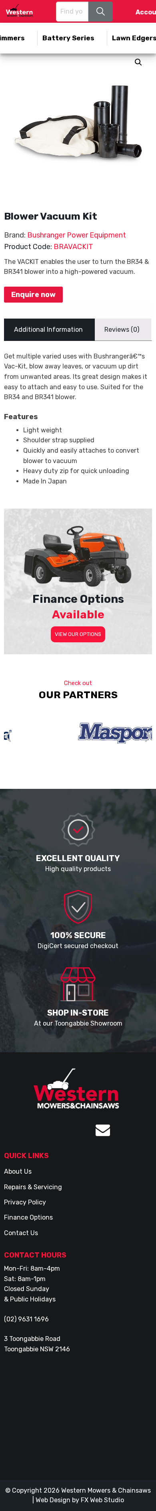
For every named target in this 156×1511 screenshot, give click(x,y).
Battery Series (68, 38)
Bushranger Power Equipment (76, 235)
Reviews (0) (121, 329)
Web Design (53, 1500)
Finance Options (28, 1217)
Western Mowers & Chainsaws (106, 1490)
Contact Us (21, 1233)
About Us (18, 1171)
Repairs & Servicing (33, 1187)
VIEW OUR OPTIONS (78, 634)
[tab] (48, 330)
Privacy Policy (25, 1202)
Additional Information (48, 329)
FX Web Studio (102, 1500)
